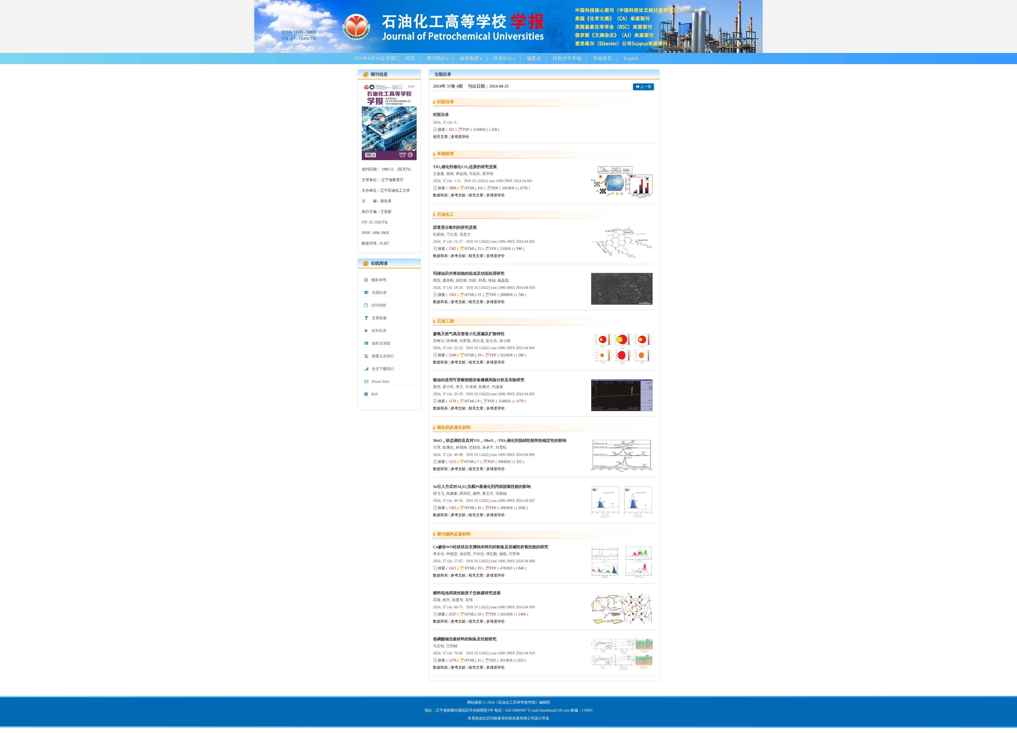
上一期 (645, 87)
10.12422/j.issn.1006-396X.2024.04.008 (504, 561)
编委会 (534, 58)
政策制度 (469, 58)
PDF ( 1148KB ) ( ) (507, 401)
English (631, 58)
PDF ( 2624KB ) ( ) (508, 355)
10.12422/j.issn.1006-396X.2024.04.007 (504, 501)
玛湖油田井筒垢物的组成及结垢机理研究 (469, 273)
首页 (410, 58)
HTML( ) (475, 188)
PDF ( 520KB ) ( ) (507, 249)
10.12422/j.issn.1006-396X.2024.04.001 (502, 181)
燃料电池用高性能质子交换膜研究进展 (467, 593)
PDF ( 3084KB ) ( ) (506, 462)
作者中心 (502, 58)
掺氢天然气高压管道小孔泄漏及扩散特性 (469, 334)
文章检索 (379, 318)
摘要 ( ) (447, 130)
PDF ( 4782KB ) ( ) (508, 568)
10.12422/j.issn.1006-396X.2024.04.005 (504, 394)
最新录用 (378, 280)
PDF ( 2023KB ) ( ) (509, 614)
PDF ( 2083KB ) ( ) (509, 508)
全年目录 (378, 331)
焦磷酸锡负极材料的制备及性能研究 (465, 639)
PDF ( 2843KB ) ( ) (511, 188)
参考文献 (458, 195)
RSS (374, 394)
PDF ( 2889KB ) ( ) (508, 295)
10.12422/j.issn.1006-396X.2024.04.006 (504, 455)
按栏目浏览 (380, 343)
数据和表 (440, 195)
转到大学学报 (567, 58)
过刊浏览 (378, 305)
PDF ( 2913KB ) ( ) (507, 660)
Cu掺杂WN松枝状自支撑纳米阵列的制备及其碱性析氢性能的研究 (490, 547)
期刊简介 (436, 58)
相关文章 (440, 137)
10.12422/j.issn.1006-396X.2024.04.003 (504, 288)
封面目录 (441, 115)
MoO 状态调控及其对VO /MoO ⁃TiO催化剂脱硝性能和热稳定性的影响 (500, 440)
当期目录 (379, 293)
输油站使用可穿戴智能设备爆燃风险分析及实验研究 (478, 380)
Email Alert (380, 382)
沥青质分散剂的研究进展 (455, 227)
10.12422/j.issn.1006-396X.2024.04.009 (504, 607)
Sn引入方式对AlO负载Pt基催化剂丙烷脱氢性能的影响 (482, 486)
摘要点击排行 (382, 356)
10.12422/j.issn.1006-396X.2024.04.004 (504, 348)
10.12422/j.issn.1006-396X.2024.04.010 (504, 653)
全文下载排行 (382, 369)
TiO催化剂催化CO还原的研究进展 (465, 167)
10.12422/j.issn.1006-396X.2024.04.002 (504, 242)
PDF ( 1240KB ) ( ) (481, 130)
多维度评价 (460, 137)
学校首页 (602, 58)
